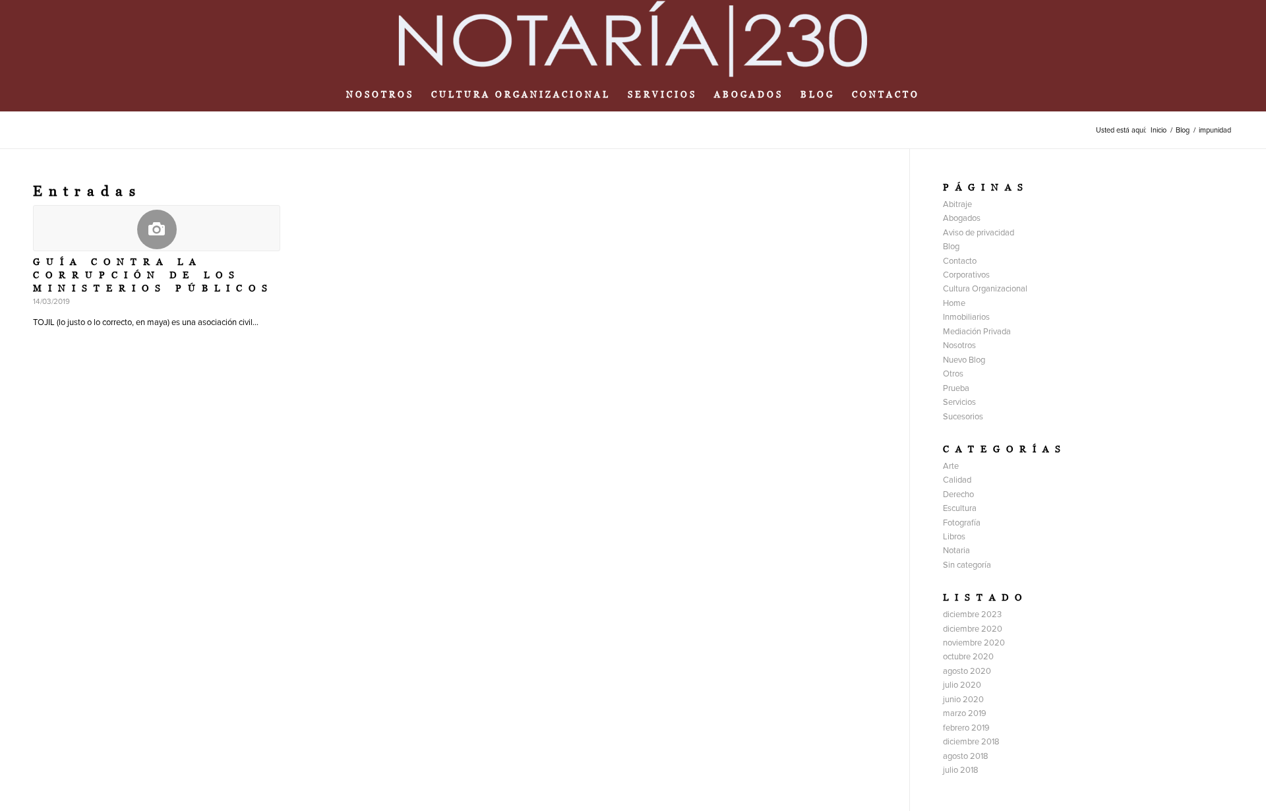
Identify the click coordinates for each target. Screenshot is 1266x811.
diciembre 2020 (972, 629)
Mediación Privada (977, 331)
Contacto (960, 261)
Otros (953, 374)
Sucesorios (963, 416)
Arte (951, 466)
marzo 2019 (964, 713)
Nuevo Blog (964, 360)
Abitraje (957, 204)
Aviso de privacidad (978, 232)
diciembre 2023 (972, 614)
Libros (954, 536)
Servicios (959, 402)
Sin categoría (967, 565)
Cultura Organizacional (985, 289)
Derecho (958, 494)
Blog (951, 246)
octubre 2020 (968, 656)
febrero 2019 (966, 728)
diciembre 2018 (971, 741)
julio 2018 (961, 770)
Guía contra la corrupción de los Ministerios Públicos (153, 274)
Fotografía (961, 523)
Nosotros (959, 345)
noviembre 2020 (974, 643)
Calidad (957, 480)
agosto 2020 (967, 671)
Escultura (960, 508)
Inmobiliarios (966, 317)
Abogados (961, 218)
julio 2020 (962, 685)
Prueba (956, 388)
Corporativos (966, 275)
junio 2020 (963, 699)
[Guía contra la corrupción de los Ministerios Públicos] (156, 228)
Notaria (956, 550)
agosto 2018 (965, 756)
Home (954, 303)
